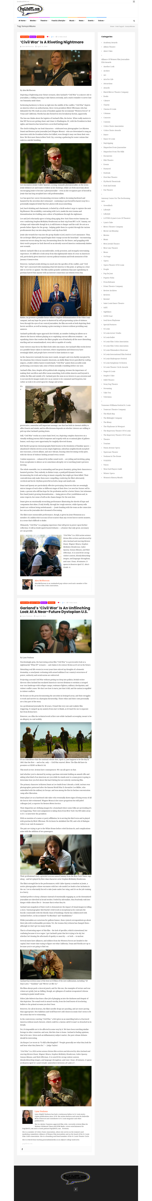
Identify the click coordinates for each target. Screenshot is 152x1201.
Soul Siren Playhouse (112, 320)
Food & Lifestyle (58, 21)
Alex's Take (108, 51)
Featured (24, 37)
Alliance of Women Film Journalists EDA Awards (115, 60)
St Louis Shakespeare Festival (115, 359)
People (106, 269)
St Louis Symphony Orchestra (115, 363)
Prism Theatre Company (113, 286)
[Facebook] (22, 1149)
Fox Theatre (108, 190)
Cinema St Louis (110, 109)
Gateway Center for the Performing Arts (115, 199)
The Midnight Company (113, 418)
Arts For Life (108, 79)
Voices (101, 21)
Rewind (107, 299)
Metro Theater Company (113, 227)
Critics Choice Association (114, 126)
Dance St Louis (109, 139)
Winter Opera (109, 473)
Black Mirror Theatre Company (116, 92)
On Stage (107, 257)
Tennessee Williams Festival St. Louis (115, 405)
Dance (106, 135)
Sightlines (107, 312)
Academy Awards (110, 43)
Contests (107, 122)
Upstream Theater (111, 452)
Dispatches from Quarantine (115, 147)
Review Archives (110, 291)
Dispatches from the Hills (114, 152)
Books (106, 96)
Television (108, 397)
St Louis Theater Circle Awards (116, 367)
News (81, 21)
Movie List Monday (111, 231)
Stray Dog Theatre (111, 384)
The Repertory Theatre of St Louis (117, 431)
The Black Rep (109, 414)
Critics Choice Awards (112, 130)
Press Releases (109, 282)
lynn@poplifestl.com (23, 1)
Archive (107, 71)
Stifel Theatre (109, 380)
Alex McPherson (28, 46)
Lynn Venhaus (27, 616)
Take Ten (107, 393)
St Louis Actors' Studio (112, 333)
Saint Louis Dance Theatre (114, 303)
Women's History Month (113, 478)
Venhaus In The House (112, 456)
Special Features (110, 325)
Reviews (40, 37)
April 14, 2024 (42, 46)
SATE (106, 308)
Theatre (43, 21)
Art (105, 75)
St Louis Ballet (109, 337)
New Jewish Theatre (112, 244)
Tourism (107, 444)
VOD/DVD (107, 461)
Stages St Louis (109, 371)
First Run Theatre (110, 177)
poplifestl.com (27, 1143)
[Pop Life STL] (30, 10)
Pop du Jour (108, 274)
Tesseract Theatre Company (115, 410)
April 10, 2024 (41, 616)
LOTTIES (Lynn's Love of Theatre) (117, 218)
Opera (106, 261)
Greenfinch (108, 205)
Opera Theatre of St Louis (114, 265)
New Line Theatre (111, 248)
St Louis (107, 329)
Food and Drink (110, 186)
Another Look (109, 67)
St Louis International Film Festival (117, 354)
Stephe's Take (109, 376)
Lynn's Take (34, 603)
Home (23, 21)
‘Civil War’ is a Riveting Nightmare (52, 42)
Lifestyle (107, 210)
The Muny (107, 422)
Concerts (107, 118)
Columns (107, 113)
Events (91, 21)
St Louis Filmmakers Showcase (116, 350)
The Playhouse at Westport (114, 427)
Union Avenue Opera (112, 448)
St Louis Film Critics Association (116, 342)
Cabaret (107, 101)
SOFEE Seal (108, 316)
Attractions (108, 84)
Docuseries (108, 156)
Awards (107, 88)
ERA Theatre (108, 160)
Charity (106, 105)
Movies (33, 21)
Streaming (108, 388)
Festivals (107, 173)
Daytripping (108, 143)
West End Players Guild (113, 469)
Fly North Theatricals (112, 181)
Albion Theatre (109, 47)
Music (72, 21)
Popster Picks (109, 278)
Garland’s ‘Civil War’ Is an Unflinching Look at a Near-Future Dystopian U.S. (55, 609)
